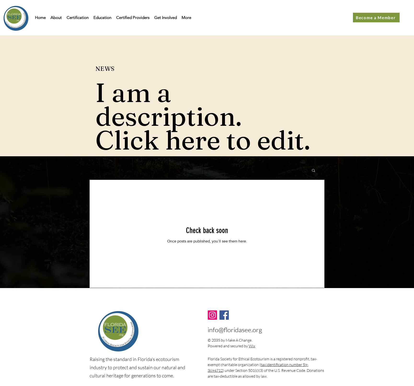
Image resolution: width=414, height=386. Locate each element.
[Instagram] (212, 315)
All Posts (101, 170)
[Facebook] (224, 315)
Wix (252, 346)
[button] (313, 170)
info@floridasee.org (235, 330)
